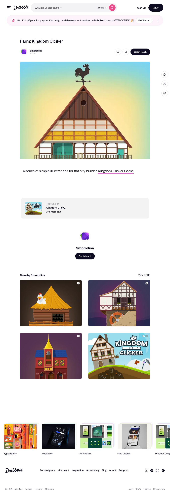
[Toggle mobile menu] (9, 7)
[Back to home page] (21, 7)
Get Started (144, 20)
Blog (104, 470)
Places (147, 489)
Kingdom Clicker (56, 207)
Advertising (92, 470)
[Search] (112, 7)
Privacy (38, 489)
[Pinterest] (163, 470)
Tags (138, 489)
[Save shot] (126, 52)
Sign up (141, 7)
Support (123, 470)
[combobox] (63, 7)
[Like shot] (118, 52)
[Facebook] (151, 470)
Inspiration (78, 470)
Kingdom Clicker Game (116, 171)
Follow (32, 53)
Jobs (130, 489)
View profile (144, 275)
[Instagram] (157, 470)
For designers (47, 470)
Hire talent (63, 470)
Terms (28, 489)
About (112, 470)
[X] (146, 470)
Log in (156, 7)
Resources (159, 489)
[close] (158, 20)
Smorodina (36, 50)
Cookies (49, 489)
